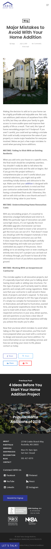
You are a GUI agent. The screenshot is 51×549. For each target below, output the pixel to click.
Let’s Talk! (10, 546)
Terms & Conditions (37, 545)
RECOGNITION (9, 455)
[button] (47, 5)
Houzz (32, 481)
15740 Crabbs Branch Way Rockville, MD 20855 (32, 443)
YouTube (10, 481)
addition (29, 183)
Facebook (11, 475)
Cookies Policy (23, 545)
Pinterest (33, 475)
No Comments (36, 44)
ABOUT (6, 441)
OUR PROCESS (9, 452)
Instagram (33, 487)
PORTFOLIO (8, 445)
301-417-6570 (27, 458)
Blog (26, 20)
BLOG (5, 458)
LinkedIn (10, 487)
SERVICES (7, 448)
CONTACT (7, 462)
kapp (13, 44)
